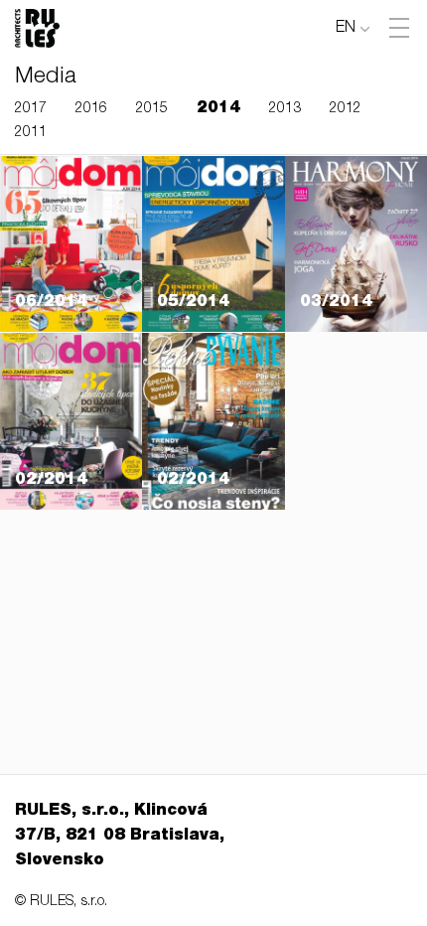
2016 (91, 109)
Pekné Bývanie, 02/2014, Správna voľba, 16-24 (209, 406)
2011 (31, 133)
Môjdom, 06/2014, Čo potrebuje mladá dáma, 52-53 (70, 213)
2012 (345, 109)
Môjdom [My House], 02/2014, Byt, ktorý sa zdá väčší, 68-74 (67, 362)
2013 (285, 109)
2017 (31, 109)
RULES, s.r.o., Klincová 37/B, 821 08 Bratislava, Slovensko (119, 836)
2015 (152, 109)
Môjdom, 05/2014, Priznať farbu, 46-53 (209, 243)
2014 (218, 109)
